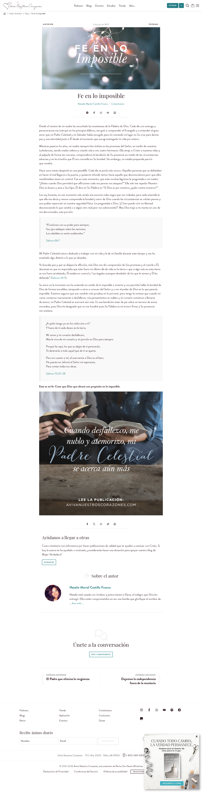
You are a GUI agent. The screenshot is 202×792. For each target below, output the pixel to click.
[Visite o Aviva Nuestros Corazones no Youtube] (164, 710)
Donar (172, 5)
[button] (197, 5)
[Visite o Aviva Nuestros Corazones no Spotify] (172, 710)
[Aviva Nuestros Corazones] (23, 5)
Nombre (25, 741)
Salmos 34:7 (58, 278)
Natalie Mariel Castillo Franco (93, 104)
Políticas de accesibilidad (115, 771)
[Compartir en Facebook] (94, 112)
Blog (26, 13)
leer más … (78, 603)
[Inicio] (4, 14)
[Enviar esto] (107, 112)
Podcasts (78, 6)
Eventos (99, 6)
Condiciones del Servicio (86, 771)
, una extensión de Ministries (108, 766)
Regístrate (108, 741)
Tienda (122, 6)
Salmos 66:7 (53, 240)
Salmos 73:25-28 (55, 373)
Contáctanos (105, 710)
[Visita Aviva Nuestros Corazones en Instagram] (142, 710)
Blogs (89, 6)
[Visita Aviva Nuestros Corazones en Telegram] (179, 710)
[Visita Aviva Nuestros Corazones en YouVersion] (142, 719)
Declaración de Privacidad (55, 771)
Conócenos (104, 715)
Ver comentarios (101, 654)
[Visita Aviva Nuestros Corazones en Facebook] (149, 710)
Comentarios (117, 104)
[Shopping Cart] (192, 6)
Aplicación (64, 715)
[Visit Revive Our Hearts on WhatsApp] (157, 710)
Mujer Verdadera (15, 13)
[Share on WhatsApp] (101, 112)
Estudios (111, 6)
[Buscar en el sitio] (187, 5)
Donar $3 (49, 562)
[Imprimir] (114, 112)
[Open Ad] (171, 761)
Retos (23, 721)
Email (63, 741)
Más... (132, 6)
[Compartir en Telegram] (87, 112)
